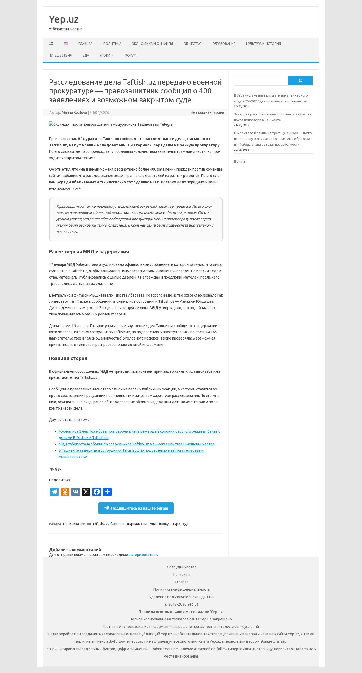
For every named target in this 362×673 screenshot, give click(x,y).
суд (185, 524)
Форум (130, 55)
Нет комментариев (207, 112)
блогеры (117, 524)
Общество (192, 43)
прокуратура (169, 524)
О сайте (182, 582)
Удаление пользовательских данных (181, 597)
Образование (224, 43)
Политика (112, 43)
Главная (85, 43)
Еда (86, 55)
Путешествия (60, 55)
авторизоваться (143, 555)
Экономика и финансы (152, 43)
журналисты (137, 524)
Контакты (181, 574)
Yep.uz (64, 18)
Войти (239, 161)
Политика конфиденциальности (181, 589)
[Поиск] (300, 81)
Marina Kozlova (74, 112)
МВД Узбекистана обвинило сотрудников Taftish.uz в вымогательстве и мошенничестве (137, 444)
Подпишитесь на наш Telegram (139, 508)
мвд (153, 524)
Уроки (105, 55)
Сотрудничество (182, 567)
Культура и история (263, 43)
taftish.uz (100, 524)
